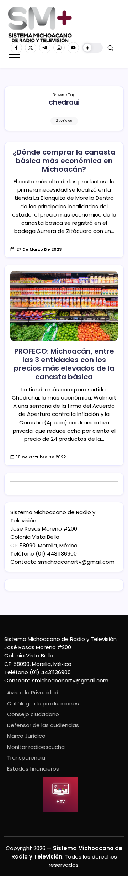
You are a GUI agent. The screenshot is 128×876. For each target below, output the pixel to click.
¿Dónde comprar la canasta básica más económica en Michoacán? (64, 160)
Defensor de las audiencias (43, 725)
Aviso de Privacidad (32, 692)
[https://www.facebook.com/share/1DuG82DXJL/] (16, 47)
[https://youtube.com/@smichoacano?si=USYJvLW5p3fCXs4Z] (73, 47)
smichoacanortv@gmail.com (76, 561)
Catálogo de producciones (43, 703)
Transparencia (26, 757)
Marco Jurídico (26, 736)
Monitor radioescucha (36, 747)
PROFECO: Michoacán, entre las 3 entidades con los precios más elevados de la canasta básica (64, 364)
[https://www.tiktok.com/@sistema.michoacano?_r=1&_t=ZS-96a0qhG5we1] (44, 47)
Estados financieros (33, 768)
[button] (92, 48)
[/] (30, 47)
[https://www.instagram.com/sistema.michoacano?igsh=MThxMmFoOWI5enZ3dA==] (59, 47)
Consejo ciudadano (33, 714)
